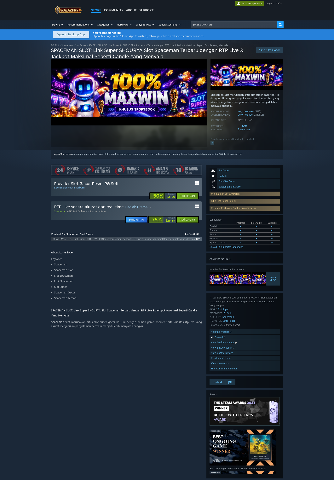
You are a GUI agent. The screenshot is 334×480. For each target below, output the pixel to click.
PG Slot (55, 45)
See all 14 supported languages (226, 247)
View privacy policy (222, 347)
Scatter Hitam (97, 211)
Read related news (221, 358)
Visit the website (220, 331)
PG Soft (242, 125)
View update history (222, 352)
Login (269, 3)
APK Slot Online (76, 211)
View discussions (220, 363)
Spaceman (67, 45)
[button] (57, 24)
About (131, 10)
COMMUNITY (113, 10)
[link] (163, 196)
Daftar (279, 3)
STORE (96, 10)
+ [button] (212, 143)
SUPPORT (146, 10)
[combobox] (234, 24)
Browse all (192, 234)
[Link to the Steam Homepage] (68, 13)
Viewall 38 (273, 279)
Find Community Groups (224, 368)
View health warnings (223, 342)
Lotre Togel (229, 320)
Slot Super (80, 45)
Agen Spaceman (63, 154)
